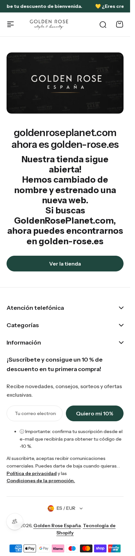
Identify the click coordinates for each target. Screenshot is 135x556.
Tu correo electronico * (35, 413)
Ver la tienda (65, 263)
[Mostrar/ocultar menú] (10, 24)
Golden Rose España (57, 525)
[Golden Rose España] (49, 24)
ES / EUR (66, 508)
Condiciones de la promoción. (41, 481)
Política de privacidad (32, 473)
